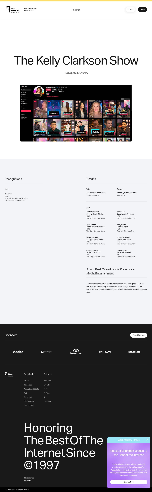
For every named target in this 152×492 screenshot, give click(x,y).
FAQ (25, 393)
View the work (91, 196)
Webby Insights (29, 401)
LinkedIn (47, 385)
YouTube (47, 393)
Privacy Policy (29, 405)
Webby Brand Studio (31, 389)
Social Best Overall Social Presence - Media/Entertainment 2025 (16, 198)
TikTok (46, 389)
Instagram (47, 381)
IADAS (26, 381)
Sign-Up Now (129, 482)
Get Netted (28, 397)
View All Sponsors (139, 335)
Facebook (47, 401)
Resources (28, 385)
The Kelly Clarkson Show (76, 73)
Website (120, 196)
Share (142, 9)
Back (131, 9)
